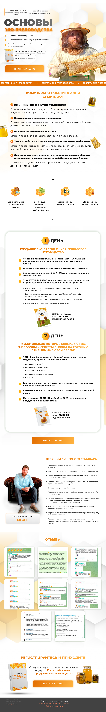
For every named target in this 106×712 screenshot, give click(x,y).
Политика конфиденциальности (54, 704)
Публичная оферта (54, 706)
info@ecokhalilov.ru (11, 704)
